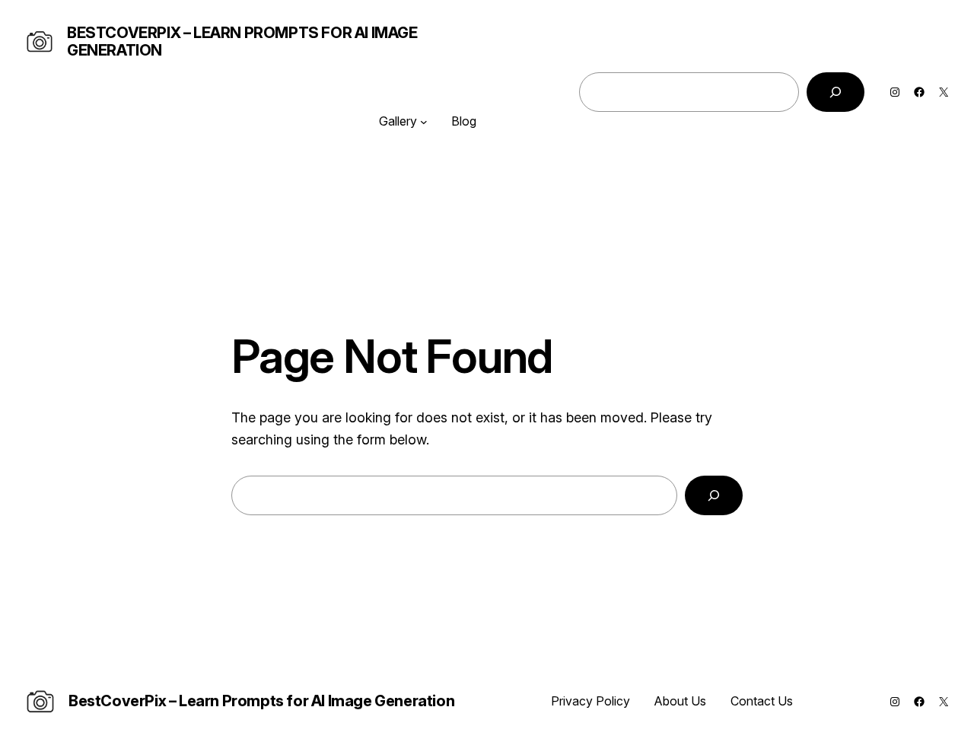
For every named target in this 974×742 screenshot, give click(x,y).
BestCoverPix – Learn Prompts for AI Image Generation (242, 41)
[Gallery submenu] (424, 122)
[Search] (835, 92)
